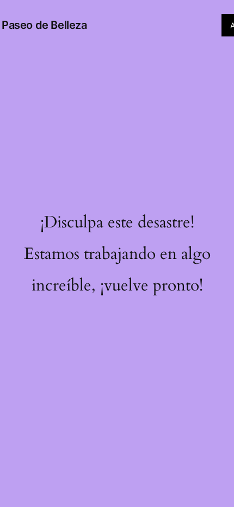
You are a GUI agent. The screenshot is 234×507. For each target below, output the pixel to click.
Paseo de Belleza (44, 25)
